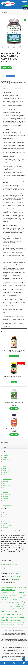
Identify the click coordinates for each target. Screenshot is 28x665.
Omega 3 (21, 606)
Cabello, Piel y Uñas (6, 459)
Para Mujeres (5, 492)
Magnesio (3, 604)
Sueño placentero (11, 622)
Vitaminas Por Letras (7, 505)
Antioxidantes (7, 10)
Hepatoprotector (15, 82)
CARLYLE (23, 590)
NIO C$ (25, 5)
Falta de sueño (17, 597)
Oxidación (8, 83)
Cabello (18, 590)
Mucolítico (20, 82)
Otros (4, 487)
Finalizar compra (6, 521)
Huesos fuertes (6, 602)
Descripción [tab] (5, 88)
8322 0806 (11, 573)
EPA (6, 597)
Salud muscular (15, 617)
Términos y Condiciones (7, 525)
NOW (9, 606)
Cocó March (5, 461)
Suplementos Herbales (7, 502)
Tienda (4, 516)
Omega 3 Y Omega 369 (7, 485)
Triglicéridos (20, 622)
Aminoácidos (5, 455)
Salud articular (11, 611)
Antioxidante (7, 82)
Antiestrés (12, 587)
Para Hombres (5, 489)
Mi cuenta (5, 523)
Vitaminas (22, 624)
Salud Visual (5, 496)
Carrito (4, 519)
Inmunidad (18, 602)
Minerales (5, 472)
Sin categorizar (6, 498)
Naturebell (4, 606)
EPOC (11, 82)
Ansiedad (4, 587)
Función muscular (11, 599)
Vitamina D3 (15, 624)
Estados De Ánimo (6, 470)
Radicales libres (13, 83)
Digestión (5, 468)
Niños (4, 483)
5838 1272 (18, 573)
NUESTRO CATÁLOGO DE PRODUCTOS (10, 564)
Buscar (14, 663)
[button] (25, 20)
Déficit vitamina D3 (16, 595)
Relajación (15, 608)
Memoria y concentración (11, 604)
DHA (18, 592)
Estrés (10, 597)
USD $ (25, 8)
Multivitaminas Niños (7, 479)
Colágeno (13, 592)
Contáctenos (5, 527)
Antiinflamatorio (21, 587)
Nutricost (14, 606)
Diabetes (4, 466)
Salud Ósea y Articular (7, 494)
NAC (5, 83)
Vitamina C (5, 624)
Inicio (3, 10)
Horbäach (20, 599)
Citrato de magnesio (5, 592)
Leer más (14, 382)
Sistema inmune (14, 620)
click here (17, 579)
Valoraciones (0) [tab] (18, 88)
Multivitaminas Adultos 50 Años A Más (10, 476)
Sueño (4, 500)
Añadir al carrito (10, 76)
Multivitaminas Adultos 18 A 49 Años (10, 474)
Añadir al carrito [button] (14, 356)
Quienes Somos (6, 514)
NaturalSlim (5, 481)
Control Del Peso (6, 463)
